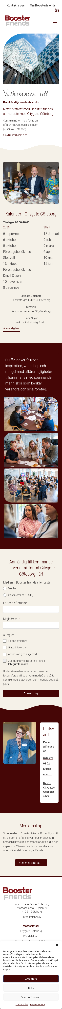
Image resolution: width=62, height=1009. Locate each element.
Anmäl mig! (31, 693)
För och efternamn (16, 603)
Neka (31, 988)
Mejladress (11, 619)
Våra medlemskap (29, 862)
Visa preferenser (31, 997)
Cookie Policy (22, 1004)
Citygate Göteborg (31, 931)
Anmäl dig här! (11, 328)
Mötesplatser (31, 926)
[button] (57, 945)
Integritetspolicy (37, 1004)
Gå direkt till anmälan (15, 135)
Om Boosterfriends (43, 5)
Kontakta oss (16, 5)
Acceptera (31, 978)
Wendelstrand (31, 936)
